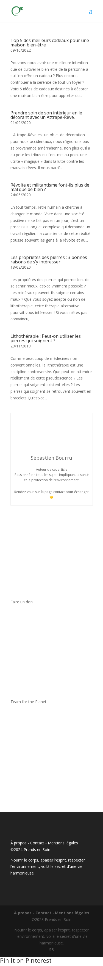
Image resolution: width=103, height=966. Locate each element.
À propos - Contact (27, 842)
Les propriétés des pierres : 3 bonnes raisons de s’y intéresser (48, 259)
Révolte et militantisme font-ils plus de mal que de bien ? (49, 187)
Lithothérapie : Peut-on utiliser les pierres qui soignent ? (45, 338)
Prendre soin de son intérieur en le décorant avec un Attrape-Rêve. (46, 115)
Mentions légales (63, 842)
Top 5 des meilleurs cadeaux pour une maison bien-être (49, 42)
